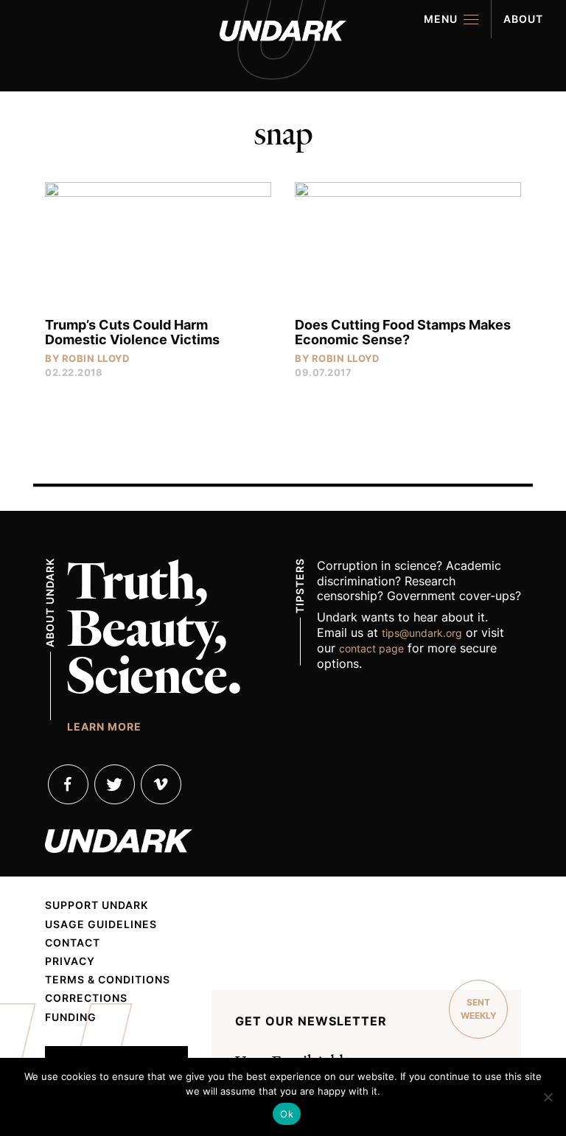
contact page (371, 648)
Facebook (68, 784)
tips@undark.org (422, 633)
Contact (72, 943)
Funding (71, 1017)
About (523, 19)
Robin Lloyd (96, 358)
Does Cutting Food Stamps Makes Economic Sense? (403, 332)
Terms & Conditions (107, 980)
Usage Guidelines (101, 924)
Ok (286, 1114)
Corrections (86, 998)
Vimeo (161, 784)
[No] (547, 1097)
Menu (441, 19)
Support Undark (96, 905)
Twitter (114, 784)
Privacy (70, 961)
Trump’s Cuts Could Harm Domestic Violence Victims (132, 332)
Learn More (104, 726)
